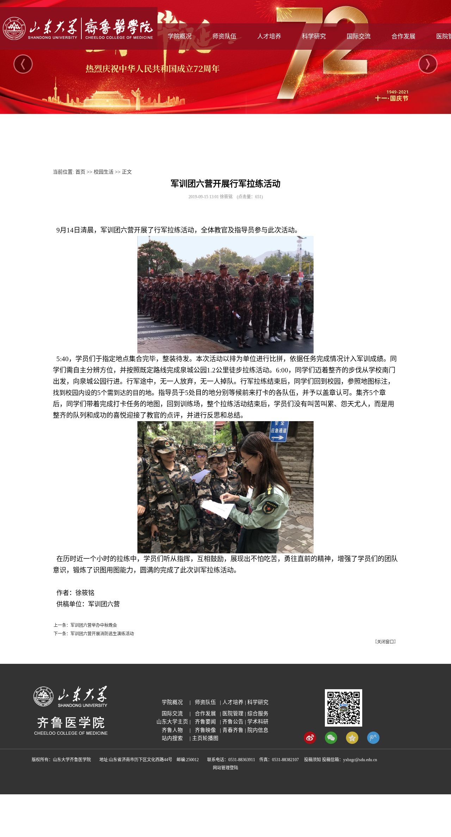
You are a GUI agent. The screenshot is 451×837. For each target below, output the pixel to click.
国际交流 (359, 36)
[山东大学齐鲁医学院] (78, 48)
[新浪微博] (310, 742)
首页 (80, 172)
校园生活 (103, 172)
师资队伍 (224, 36)
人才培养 (269, 36)
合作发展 (403, 36)
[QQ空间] (352, 742)
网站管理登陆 (225, 767)
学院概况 (180, 36)
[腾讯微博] (373, 742)
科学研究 (314, 36)
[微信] (331, 742)
